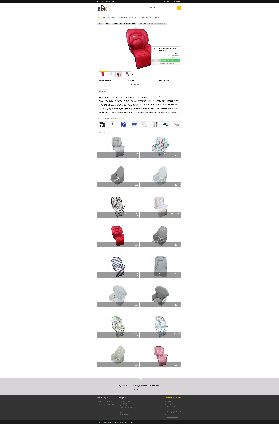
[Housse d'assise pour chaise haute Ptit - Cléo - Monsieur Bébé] (118, 206)
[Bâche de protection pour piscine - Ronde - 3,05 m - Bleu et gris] (134, 124)
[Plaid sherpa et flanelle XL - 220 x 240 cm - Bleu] (166, 124)
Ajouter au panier (171, 61)
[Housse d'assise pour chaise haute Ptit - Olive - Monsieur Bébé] (118, 326)
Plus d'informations (105, 83)
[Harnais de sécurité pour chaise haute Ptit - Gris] (113, 124)
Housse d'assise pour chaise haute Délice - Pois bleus (127, 303)
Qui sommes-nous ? (122, 17)
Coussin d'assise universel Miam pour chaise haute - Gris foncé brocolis (166, 243)
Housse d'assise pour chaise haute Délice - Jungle (171, 153)
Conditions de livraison (127, 411)
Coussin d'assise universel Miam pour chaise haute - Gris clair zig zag (167, 183)
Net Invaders (131, 422)
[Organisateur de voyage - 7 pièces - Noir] (102, 124)
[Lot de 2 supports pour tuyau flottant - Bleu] (123, 124)
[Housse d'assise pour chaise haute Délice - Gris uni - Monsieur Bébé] (160, 295)
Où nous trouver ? (143, 17)
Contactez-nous (124, 414)
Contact (157, 17)
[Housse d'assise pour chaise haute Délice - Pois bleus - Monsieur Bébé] (118, 295)
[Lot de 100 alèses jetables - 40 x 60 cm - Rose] (145, 124)
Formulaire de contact (172, 417)
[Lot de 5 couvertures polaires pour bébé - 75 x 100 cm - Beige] (177, 124)
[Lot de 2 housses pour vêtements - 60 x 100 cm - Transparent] (155, 124)
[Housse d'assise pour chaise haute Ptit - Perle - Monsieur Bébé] (118, 146)
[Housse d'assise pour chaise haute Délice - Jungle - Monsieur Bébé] (160, 146)
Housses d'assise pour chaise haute (124, 24)
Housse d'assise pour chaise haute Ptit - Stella (171, 213)
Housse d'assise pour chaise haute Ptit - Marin (128, 273)
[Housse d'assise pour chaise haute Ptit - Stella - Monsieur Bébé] (160, 206)
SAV (151, 17)
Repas (107, 24)
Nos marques (132, 17)
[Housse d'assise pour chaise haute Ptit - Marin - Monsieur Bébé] (118, 266)
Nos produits (111, 17)
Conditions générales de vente (127, 408)
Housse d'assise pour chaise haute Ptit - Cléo (129, 213)
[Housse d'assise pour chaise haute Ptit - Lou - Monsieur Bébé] (118, 235)
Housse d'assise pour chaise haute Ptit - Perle (129, 153)
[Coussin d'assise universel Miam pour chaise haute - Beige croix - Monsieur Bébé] (118, 355)
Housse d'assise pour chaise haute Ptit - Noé (172, 333)
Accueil (104, 17)
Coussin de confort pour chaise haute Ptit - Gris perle (170, 273)
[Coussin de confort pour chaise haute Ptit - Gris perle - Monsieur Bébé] (160, 266)
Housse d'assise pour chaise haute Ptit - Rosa (171, 363)
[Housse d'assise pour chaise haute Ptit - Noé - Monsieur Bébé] (160, 326)
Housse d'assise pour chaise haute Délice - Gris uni (170, 303)
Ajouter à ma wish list (167, 64)
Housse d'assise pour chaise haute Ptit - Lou (152, 24)
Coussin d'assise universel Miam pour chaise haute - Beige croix (125, 363)
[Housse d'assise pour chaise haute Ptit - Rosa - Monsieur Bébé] (160, 355)
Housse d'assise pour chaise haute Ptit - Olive (129, 333)
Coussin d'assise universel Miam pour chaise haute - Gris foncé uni (124, 183)
